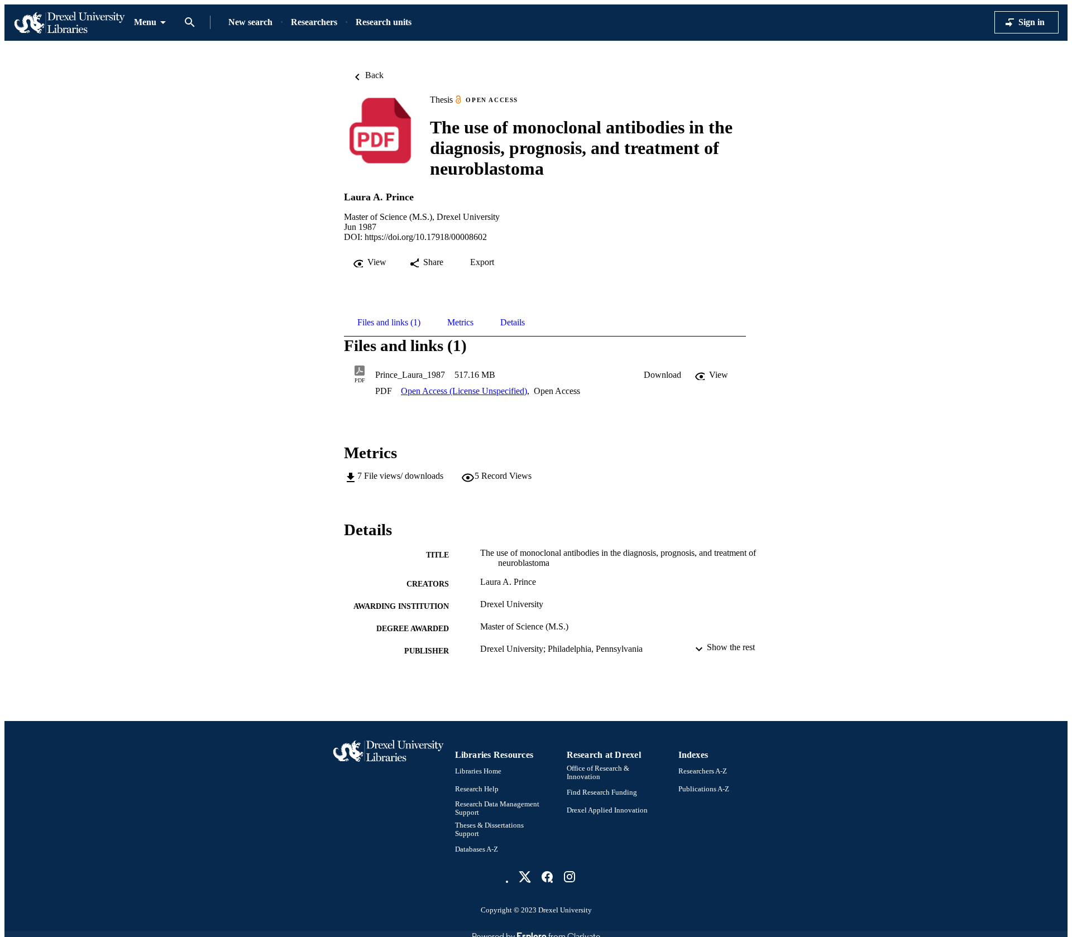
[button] (662, 375)
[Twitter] (525, 877)
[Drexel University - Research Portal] (69, 22)
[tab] (389, 322)
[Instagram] (569, 877)
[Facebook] (547, 877)
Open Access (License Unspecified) (464, 391)
